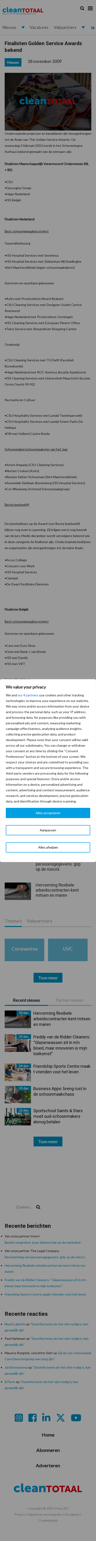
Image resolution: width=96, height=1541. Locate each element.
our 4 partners (28, 695)
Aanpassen (48, 830)
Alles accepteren (48, 813)
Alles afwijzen (48, 847)
